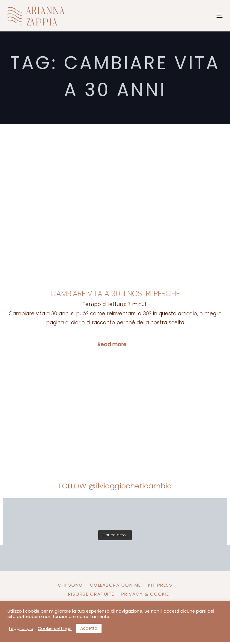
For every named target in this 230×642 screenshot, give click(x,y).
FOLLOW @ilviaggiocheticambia (115, 486)
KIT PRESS (160, 585)
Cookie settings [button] (55, 628)
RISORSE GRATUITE (91, 594)
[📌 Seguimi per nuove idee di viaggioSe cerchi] (160, 513)
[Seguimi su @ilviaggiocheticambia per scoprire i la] (69, 513)
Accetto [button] (88, 628)
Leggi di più (21, 628)
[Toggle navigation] (187, 15)
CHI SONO (70, 585)
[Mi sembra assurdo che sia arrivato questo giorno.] (114, 513)
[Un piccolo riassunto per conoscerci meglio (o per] (206, 513)
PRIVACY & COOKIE (145, 594)
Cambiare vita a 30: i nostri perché (115, 294)
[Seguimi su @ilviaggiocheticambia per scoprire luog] (23, 513)
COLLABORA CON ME (115, 585)
